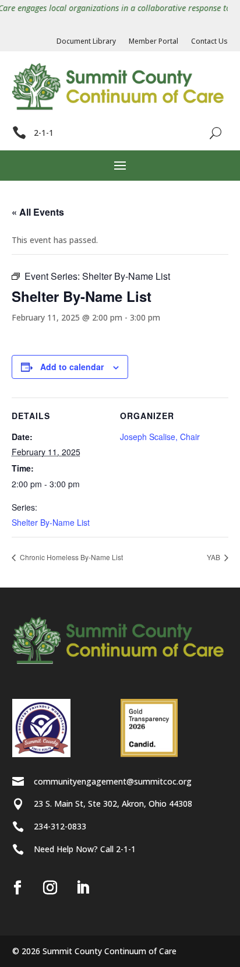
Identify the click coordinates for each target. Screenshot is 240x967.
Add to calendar (72, 366)
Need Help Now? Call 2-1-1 (85, 849)
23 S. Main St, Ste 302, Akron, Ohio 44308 (113, 803)
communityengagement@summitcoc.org (113, 781)
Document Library (86, 41)
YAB (214, 557)
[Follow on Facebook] (17, 888)
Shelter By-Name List (51, 522)
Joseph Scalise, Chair (160, 436)
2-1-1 (44, 132)
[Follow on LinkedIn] (83, 888)
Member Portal (153, 41)
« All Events (38, 212)
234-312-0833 (60, 826)
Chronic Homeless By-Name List (70, 557)
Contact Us (209, 41)
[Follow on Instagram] (50, 888)
